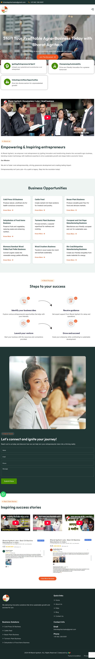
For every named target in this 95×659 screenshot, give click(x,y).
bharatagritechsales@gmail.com (65, 629)
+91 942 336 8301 (60, 637)
